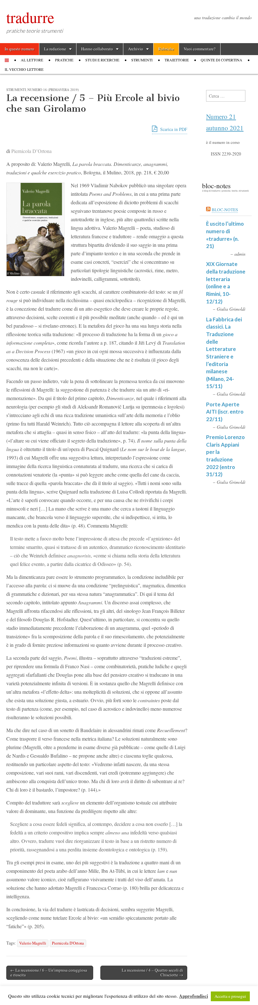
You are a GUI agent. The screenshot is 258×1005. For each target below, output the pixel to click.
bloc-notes (225, 209)
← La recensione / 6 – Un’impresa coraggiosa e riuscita (48, 972)
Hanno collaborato (97, 49)
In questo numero (19, 49)
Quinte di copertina (221, 59)
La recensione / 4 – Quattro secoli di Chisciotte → (152, 972)
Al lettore (32, 59)
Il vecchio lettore (24, 69)
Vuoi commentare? (200, 49)
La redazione (55, 49)
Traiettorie (177, 59)
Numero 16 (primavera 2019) (53, 89)
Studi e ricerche (102, 59)
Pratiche (64, 59)
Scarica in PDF (173, 129)
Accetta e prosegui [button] (230, 996)
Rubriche (166, 49)
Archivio (135, 49)
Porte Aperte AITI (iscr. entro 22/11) (225, 411)
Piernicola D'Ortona (68, 943)
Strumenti (142, 59)
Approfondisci (193, 995)
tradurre (30, 17)
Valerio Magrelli (32, 943)
